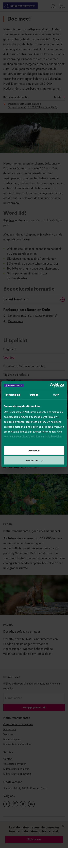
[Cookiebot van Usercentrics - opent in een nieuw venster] (49, 385)
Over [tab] (56, 394)
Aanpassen (32, 460)
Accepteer (34, 450)
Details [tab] (34, 394)
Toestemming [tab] (12, 394)
